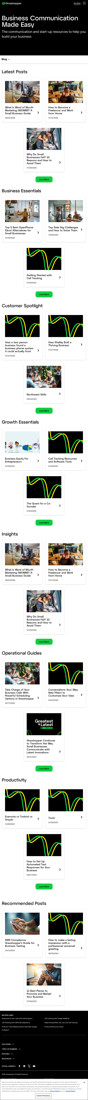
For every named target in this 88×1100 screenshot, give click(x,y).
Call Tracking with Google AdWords (56, 1018)
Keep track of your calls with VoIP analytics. (17, 1018)
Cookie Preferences (43, 1096)
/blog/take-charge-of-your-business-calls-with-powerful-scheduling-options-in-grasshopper (22, 664)
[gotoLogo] (12, 3)
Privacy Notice (55, 1091)
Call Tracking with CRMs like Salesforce (16, 1023)
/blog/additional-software (57, 430)
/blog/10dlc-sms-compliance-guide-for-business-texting (21, 913)
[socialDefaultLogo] (19, 1066)
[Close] (84, 1082)
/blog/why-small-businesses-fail (39, 126)
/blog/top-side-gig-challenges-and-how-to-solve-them (65, 200)
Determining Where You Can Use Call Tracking (60, 1023)
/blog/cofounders (32, 475)
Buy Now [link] (77, 3)
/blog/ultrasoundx (54, 314)
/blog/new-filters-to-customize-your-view (65, 661)
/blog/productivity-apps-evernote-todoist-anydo (22, 790)
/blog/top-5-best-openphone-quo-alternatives (18, 200)
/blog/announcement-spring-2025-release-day (40, 714)
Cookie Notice (70, 1091)
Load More (44, 179)
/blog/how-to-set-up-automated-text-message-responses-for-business (42, 834)
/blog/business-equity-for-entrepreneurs (21, 430)
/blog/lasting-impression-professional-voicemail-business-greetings (63, 913)
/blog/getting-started (34, 246)
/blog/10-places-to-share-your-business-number (43, 964)
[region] (44, 1089)
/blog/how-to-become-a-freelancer (62, 80)
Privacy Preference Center (53, 1027)
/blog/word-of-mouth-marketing (17, 80)
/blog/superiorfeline (11, 314)
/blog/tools (51, 788)
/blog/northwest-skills (34, 364)
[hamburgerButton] (84, 3)
